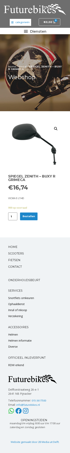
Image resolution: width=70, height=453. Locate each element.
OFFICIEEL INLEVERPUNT (27, 357)
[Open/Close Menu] (20, 22)
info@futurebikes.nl (28, 405)
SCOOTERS (16, 253)
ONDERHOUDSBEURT (24, 280)
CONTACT (15, 266)
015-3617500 (39, 400)
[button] (35, 31)
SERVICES (15, 290)
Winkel (22, 66)
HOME (13, 247)
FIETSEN (14, 260)
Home (12, 66)
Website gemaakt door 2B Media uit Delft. (35, 442)
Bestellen (29, 216)
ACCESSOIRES (18, 327)
